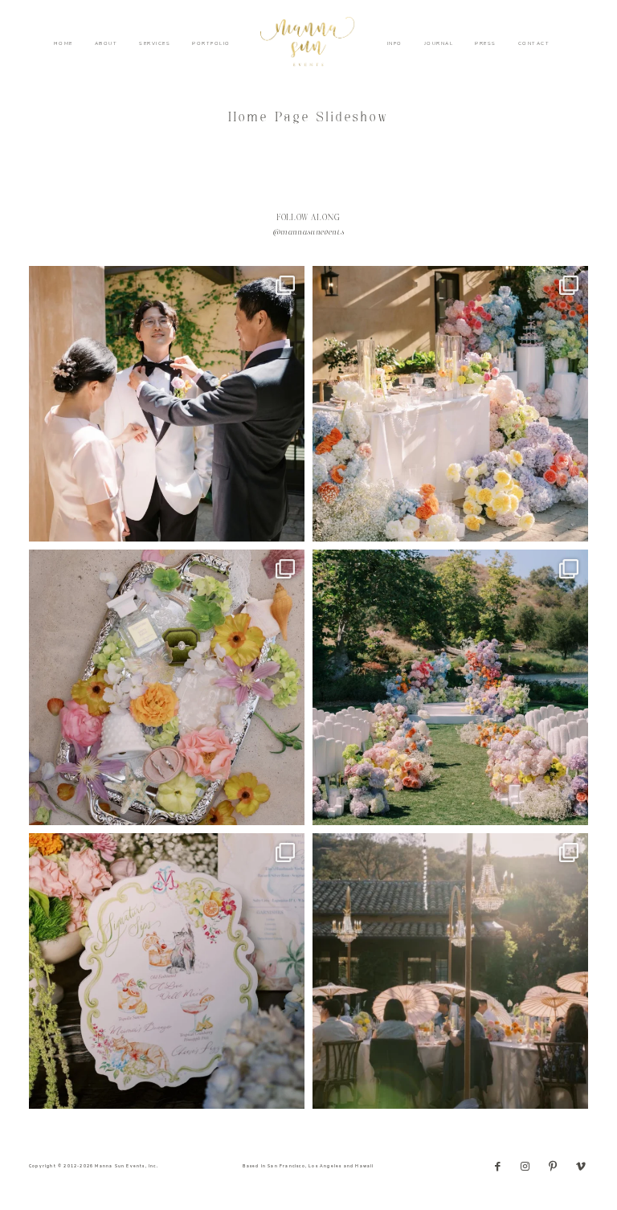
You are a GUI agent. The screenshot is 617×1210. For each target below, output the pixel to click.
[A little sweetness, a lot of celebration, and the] (450, 971)
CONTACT (534, 43)
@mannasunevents (308, 233)
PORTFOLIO (211, 43)
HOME (63, 43)
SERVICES (154, 43)
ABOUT (106, 43)
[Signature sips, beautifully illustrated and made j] (166, 971)
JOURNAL (439, 43)
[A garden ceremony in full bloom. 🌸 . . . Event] (450, 687)
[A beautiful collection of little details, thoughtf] (166, 687)
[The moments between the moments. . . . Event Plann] (166, 404)
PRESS (485, 43)
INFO (394, 43)
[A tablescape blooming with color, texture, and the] (450, 404)
